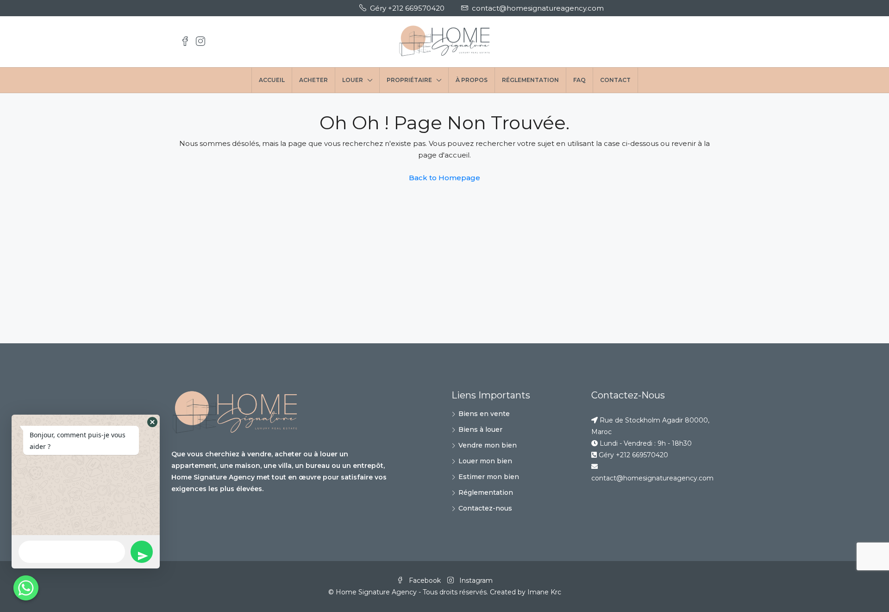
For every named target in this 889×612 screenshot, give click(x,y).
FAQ (579, 79)
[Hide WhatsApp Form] (25, 587)
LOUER (352, 79)
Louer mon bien (485, 461)
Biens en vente (484, 414)
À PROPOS (472, 79)
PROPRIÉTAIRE (409, 79)
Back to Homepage (444, 177)
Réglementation (485, 492)
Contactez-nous (485, 508)
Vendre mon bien (487, 445)
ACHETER (313, 79)
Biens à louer (480, 429)
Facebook (425, 580)
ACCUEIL (272, 79)
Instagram (475, 580)
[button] (152, 422)
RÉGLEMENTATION (530, 79)
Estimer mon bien (488, 477)
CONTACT (615, 79)
